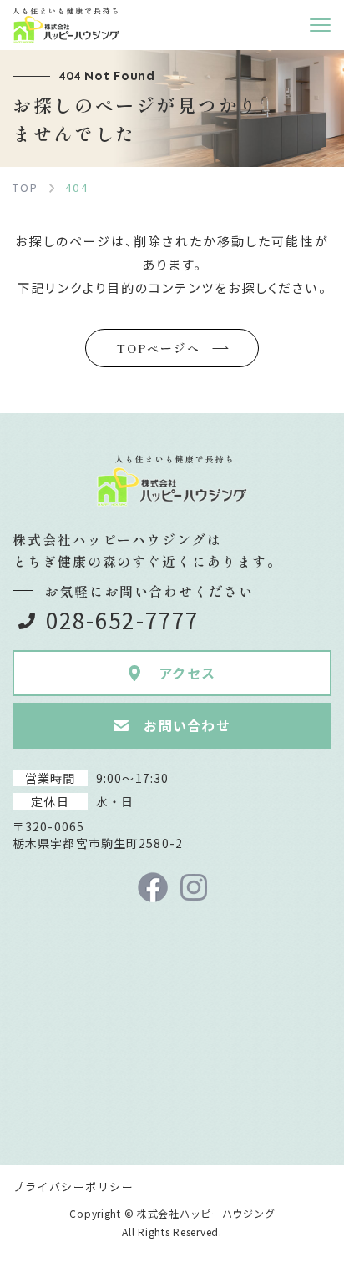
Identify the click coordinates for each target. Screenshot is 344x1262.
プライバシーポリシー (73, 1186)
